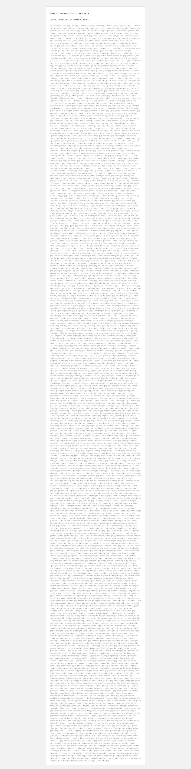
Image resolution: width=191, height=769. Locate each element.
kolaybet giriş (68, 346)
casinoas (53, 68)
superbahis (125, 133)
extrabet (70, 598)
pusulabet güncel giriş (67, 106)
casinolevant (54, 53)
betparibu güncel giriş (95, 546)
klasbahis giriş (117, 531)
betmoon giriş (120, 368)
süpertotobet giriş (95, 486)
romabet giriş (93, 118)
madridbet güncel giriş (117, 101)
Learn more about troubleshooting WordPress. (69, 19)
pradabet (81, 83)
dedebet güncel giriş (108, 38)
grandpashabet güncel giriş (90, 56)
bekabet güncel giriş (126, 476)
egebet (76, 241)
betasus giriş (110, 236)
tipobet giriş (87, 78)
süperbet (104, 401)
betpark (124, 281)
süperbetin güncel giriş (74, 566)
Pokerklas (94, 226)
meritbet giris (133, 586)
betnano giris (110, 146)
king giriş (117, 98)
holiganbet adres (111, 533)
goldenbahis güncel (119, 538)
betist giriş (106, 188)
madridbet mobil (114, 91)
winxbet (130, 198)
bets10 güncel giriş (90, 393)
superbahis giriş (89, 436)
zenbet (108, 121)
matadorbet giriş (95, 123)
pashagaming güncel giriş (109, 183)
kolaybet (133, 96)
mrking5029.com (103, 66)
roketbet (126, 468)
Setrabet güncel (86, 573)
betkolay (95, 358)
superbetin (123, 68)
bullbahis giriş (65, 53)
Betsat (101, 358)
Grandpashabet (101, 46)
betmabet (113, 523)
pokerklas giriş (88, 343)
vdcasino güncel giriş (62, 41)
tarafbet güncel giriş (123, 186)
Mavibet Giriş (132, 566)
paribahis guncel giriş (85, 553)
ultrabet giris (74, 483)
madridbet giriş (86, 36)
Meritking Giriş (71, 198)
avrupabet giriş (68, 386)
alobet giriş (91, 273)
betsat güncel (129, 176)
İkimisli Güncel (122, 348)
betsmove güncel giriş (64, 111)
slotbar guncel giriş (89, 213)
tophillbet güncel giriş (106, 536)
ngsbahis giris (132, 161)
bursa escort (69, 283)
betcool (61, 201)
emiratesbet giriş (65, 431)
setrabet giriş (63, 178)
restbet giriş (58, 63)
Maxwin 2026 (83, 191)
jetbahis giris (99, 171)
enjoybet (137, 56)
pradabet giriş (129, 256)
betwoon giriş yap (73, 151)
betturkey (120, 138)
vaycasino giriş (119, 278)
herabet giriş (76, 136)
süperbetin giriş (116, 223)
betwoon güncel (106, 208)
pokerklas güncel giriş (99, 433)
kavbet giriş (112, 153)
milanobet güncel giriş (65, 273)
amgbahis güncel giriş (69, 48)
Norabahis (63, 528)
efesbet (123, 91)
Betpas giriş (120, 163)
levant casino (134, 271)
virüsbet (114, 96)
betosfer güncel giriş (123, 401)
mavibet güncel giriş (76, 408)
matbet (93, 31)
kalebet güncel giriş (92, 348)
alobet (90, 163)
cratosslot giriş (85, 221)
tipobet (120, 53)
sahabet (135, 71)
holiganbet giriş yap (78, 306)
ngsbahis (114, 283)
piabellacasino (118, 208)
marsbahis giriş (74, 36)
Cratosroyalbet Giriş (133, 138)
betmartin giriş (84, 226)
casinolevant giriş (119, 56)
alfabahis (109, 98)
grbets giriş (58, 271)
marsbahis (119, 51)
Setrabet (62, 308)
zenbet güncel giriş (128, 396)
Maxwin (62, 566)
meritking (94, 51)
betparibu (103, 298)
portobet (72, 448)
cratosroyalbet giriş (98, 313)
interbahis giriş (105, 198)
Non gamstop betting (92, 451)
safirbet (52, 86)
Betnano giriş (132, 93)
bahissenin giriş (87, 411)
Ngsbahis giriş (62, 311)
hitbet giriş (62, 58)
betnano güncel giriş (69, 531)
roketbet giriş (113, 301)
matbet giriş (85, 31)
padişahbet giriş (78, 586)
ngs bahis (96, 568)
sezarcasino (82, 438)
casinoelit (108, 218)
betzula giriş (128, 103)
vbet (111, 103)
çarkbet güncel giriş (81, 58)
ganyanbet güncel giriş (84, 478)
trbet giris (73, 288)
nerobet (53, 466)
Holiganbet (100, 68)
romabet (129, 226)
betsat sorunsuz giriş (115, 498)
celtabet (62, 558)
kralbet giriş (128, 26)
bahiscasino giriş (84, 208)
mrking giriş (119, 143)
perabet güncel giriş (69, 28)
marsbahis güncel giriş (58, 81)
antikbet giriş (116, 323)
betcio (83, 73)
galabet (114, 113)
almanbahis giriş (74, 76)
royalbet (93, 66)
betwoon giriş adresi (118, 308)
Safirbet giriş (115, 76)
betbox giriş (119, 176)
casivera (121, 66)
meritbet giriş (132, 113)
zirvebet (108, 538)
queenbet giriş (134, 106)
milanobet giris (109, 33)
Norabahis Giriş (133, 338)
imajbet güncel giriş (78, 243)
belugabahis (88, 446)
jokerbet (137, 53)
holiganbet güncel (122, 128)
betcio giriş (68, 363)
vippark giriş (127, 73)
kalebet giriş (68, 121)
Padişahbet (92, 263)
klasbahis (82, 48)
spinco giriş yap (96, 356)
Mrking (107, 311)
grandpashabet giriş (61, 36)
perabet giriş (122, 81)
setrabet (53, 301)
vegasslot (92, 58)
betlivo (81, 538)
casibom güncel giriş (80, 63)
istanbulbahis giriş (56, 481)
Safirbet (134, 283)
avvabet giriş (72, 171)
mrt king (102, 28)
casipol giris (94, 261)
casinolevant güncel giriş (87, 371)
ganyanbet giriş (107, 551)
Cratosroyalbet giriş (75, 323)
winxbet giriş (75, 26)
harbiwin (53, 588)
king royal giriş (55, 523)
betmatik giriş (99, 526)
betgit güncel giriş (68, 286)
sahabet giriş (101, 31)
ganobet (125, 586)
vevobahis (101, 151)
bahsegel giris (55, 76)
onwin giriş (105, 111)
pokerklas (124, 28)
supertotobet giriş (102, 103)
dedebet (132, 48)
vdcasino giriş (125, 211)
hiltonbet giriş (83, 171)
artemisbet (79, 353)
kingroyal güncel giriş (75, 51)
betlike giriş (125, 483)
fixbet (118, 28)
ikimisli (117, 426)
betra (101, 226)
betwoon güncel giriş (57, 278)
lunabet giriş (88, 98)
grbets (64, 248)
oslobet (108, 396)
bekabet (60, 281)
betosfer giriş (63, 353)
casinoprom (83, 216)
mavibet (84, 93)
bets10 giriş (71, 81)
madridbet (73, 103)
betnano (74, 173)
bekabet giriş (100, 441)
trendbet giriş (110, 186)
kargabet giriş (124, 191)
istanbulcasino (74, 166)
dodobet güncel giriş (80, 111)
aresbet (109, 331)
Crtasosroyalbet (72, 463)
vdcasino (57, 28)
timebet (67, 501)
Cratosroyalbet (81, 286)
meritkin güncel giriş (124, 361)
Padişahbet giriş (56, 533)
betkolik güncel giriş (88, 151)
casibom (107, 36)
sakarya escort (115, 416)
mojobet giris (105, 333)
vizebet (120, 363)
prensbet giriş (106, 338)
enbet (56, 148)
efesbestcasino (55, 563)
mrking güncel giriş (87, 431)
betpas (82, 121)
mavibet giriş (118, 103)
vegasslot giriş (82, 476)
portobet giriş (93, 496)
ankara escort (117, 71)
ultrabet (95, 48)
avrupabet (110, 143)
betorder (57, 191)
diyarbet (86, 66)
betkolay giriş (84, 456)
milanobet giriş (63, 68)
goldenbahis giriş (63, 71)
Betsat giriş (90, 243)
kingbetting (75, 313)
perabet (130, 56)
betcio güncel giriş (133, 228)
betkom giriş (118, 213)
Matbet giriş (98, 33)
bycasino (108, 68)
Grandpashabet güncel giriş (60, 26)
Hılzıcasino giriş (92, 198)
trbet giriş (111, 433)
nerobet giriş (120, 336)
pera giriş (105, 203)
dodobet (106, 271)
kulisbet (98, 41)
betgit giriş (76, 108)
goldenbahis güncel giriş (59, 96)
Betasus (111, 128)
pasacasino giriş (125, 301)
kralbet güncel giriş (118, 303)
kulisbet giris (100, 146)
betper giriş (117, 251)
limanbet (53, 281)
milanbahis (105, 76)
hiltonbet (103, 48)
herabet (72, 343)
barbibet (53, 33)
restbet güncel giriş (123, 423)
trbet (114, 141)
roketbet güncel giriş (114, 181)
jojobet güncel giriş (81, 43)
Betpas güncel (82, 388)
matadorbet (65, 46)
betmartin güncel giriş (85, 526)
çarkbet (65, 343)
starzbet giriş (65, 366)
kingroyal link (63, 116)
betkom (116, 68)
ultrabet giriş (65, 78)
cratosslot (69, 33)
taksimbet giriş (109, 61)
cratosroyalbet (55, 118)
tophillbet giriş (77, 53)
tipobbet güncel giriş (92, 38)
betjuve (87, 398)
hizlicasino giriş (124, 218)
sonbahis (85, 508)
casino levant (65, 251)
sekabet (115, 328)
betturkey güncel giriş (89, 101)
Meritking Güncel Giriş (87, 326)
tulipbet (134, 383)
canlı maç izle (78, 521)
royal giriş (127, 51)
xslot (131, 41)
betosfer (87, 51)
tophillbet (63, 371)
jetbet (109, 48)
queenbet (72, 96)
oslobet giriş (77, 318)
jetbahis (62, 163)
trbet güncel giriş (130, 351)
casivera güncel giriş (90, 471)
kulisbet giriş (104, 556)
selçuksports (84, 481)
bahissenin (91, 96)
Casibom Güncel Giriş (73, 593)
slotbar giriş (68, 63)
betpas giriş (130, 66)
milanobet (87, 323)
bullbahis (116, 133)
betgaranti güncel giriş (87, 248)
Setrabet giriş (108, 168)
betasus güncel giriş (123, 61)
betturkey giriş (55, 108)
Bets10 (88, 548)
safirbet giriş (130, 456)
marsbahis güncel (104, 81)
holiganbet (61, 33)
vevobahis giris (92, 153)
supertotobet (64, 91)
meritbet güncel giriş (124, 158)
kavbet (113, 193)
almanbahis (124, 41)
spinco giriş (82, 103)
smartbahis (126, 221)
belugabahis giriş (82, 106)
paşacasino (124, 316)
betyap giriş (72, 311)
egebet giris (136, 463)
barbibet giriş (99, 381)
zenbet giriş (136, 98)
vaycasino (54, 201)
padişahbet (65, 93)
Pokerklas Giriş (134, 86)
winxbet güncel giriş (116, 576)
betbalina (69, 221)
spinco (81, 218)
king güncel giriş (56, 66)
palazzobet (118, 551)
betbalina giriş (117, 263)
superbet (68, 436)
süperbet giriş (55, 46)
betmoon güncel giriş (78, 423)
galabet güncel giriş (95, 136)
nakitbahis (64, 166)
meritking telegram (75, 471)
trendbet (71, 581)
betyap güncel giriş (72, 141)
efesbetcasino (117, 88)
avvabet (120, 458)
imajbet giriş (97, 178)
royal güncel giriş (69, 578)
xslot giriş (98, 243)
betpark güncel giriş (118, 36)
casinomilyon (73, 248)
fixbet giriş (119, 33)
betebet (128, 298)
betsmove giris (135, 168)
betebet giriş (112, 353)
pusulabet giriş (55, 48)
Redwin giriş (79, 211)
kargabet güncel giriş (93, 228)
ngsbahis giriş (126, 446)
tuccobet (80, 98)
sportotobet (106, 466)
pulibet (118, 196)
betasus (127, 63)
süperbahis (71, 73)
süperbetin (75, 56)
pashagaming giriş (126, 183)
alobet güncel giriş (72, 201)
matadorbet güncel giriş (116, 46)
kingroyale (60, 593)
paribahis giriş (75, 31)
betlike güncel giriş (76, 68)
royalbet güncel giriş (95, 276)
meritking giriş (120, 136)
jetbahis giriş (94, 318)
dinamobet (66, 213)
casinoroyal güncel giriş (103, 43)
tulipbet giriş (81, 81)
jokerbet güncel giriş (76, 38)
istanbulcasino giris (98, 406)
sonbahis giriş (55, 471)
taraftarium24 (97, 78)
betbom (100, 278)
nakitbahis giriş (116, 148)
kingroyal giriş (135, 28)
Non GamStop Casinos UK (77, 188)
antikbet (57, 478)
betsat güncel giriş (80, 276)
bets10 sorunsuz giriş (115, 26)
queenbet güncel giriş (58, 73)
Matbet (112, 478)
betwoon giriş (129, 33)
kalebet (58, 88)
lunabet (77, 123)
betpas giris (109, 321)
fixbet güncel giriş (100, 163)
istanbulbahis (108, 486)
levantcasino (54, 368)
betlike (102, 293)
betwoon (129, 233)
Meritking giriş (71, 208)
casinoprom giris (110, 541)
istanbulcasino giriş (76, 168)
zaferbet (125, 251)
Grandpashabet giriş (105, 281)
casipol (125, 263)
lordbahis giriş (76, 78)
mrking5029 (110, 28)
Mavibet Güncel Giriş (118, 188)
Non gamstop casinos (73, 176)
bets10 (91, 43)
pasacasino (104, 523)
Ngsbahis (113, 66)
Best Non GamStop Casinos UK (100, 141)
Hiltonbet (117, 168)
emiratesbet (94, 131)
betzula (87, 521)
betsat (109, 56)
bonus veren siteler (74, 528)
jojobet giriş (94, 28)
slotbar (116, 41)
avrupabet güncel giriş (91, 236)
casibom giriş (131, 46)
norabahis (110, 563)
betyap (65, 38)
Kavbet (52, 583)
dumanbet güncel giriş (74, 373)
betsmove (71, 98)
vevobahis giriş (110, 528)
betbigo (124, 126)
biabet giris (120, 473)
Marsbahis (132, 416)
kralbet (89, 48)
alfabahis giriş (117, 241)
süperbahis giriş (99, 493)
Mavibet (86, 346)
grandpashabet (121, 31)
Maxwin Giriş (110, 381)
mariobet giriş (91, 278)
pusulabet (110, 31)
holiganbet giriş (82, 28)
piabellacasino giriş (63, 238)
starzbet (108, 358)
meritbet (100, 61)
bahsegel (107, 88)
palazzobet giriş (67, 261)
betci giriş (104, 378)
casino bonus (69, 536)
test (88, 81)
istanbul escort (107, 41)
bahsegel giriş (81, 126)
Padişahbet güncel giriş (69, 113)
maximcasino (82, 511)
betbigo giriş (77, 236)
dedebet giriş (126, 98)
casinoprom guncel (110, 248)
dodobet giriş (97, 36)
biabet (58, 293)
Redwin (57, 256)
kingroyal (90, 33)
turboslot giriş (101, 26)
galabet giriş (74, 181)
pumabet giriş (63, 268)
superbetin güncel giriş (102, 553)
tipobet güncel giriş (113, 288)
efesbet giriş (85, 61)
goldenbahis (89, 41)
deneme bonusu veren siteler (60, 83)
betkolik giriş (75, 533)
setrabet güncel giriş (94, 126)
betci (125, 216)
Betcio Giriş (112, 158)
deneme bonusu (78, 543)
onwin (124, 338)
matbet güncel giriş (66, 148)
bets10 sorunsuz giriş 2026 (60, 56)
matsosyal (53, 461)
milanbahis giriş (111, 363)
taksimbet (90, 441)
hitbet (66, 181)
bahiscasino (107, 133)
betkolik (127, 498)
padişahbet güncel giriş (112, 411)
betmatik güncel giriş (120, 48)
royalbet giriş (94, 293)
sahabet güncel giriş (114, 73)
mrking (138, 133)
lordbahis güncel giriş (58, 51)
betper (84, 136)
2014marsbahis (117, 506)
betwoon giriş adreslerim (124, 266)
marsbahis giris (55, 286)
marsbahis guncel (105, 496)
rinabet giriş (76, 101)
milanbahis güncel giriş (58, 421)
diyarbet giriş (54, 366)
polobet (129, 436)
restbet (81, 46)
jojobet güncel (115, 111)
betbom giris (58, 501)
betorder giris (115, 483)
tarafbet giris (120, 376)
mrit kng (118, 373)
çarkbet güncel (89, 68)
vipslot (81, 396)
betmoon (53, 323)
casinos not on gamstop (104, 86)
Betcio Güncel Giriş (121, 86)
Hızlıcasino (54, 223)
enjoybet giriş (105, 148)
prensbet (92, 26)
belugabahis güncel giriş (128, 43)
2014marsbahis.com (74, 403)
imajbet (97, 93)
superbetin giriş (113, 386)
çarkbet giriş (85, 313)
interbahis (111, 161)
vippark (76, 121)
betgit (94, 256)
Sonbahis (72, 228)
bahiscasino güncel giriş (58, 573)
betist (131, 478)
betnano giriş (73, 268)
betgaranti (74, 46)
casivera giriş (75, 93)
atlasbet (59, 38)
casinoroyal (70, 246)
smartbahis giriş (81, 233)
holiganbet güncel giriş (131, 78)
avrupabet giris (76, 86)
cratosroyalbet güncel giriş (96, 73)
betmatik (84, 26)
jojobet (135, 36)
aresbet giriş (122, 153)
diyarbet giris (54, 251)
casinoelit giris (55, 186)
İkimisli (106, 58)
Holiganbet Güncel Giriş (66, 466)
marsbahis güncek (118, 121)
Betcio (70, 196)
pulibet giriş (78, 146)
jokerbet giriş (95, 346)
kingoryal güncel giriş (101, 246)
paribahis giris (79, 133)
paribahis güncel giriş (57, 358)
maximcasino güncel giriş (89, 556)
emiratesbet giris (134, 81)
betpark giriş (86, 256)
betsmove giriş (55, 103)
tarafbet (81, 41)
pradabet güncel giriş (105, 561)
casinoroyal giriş (62, 511)
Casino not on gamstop (126, 173)
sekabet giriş (133, 68)
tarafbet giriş (109, 51)
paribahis (74, 41)
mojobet (137, 131)
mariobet (97, 268)
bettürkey (65, 31)
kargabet (112, 348)
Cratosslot (58, 233)
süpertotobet (61, 158)
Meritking (66, 173)
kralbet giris (118, 593)
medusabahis (55, 168)
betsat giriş (119, 63)
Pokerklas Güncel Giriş (118, 58)
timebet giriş (85, 498)
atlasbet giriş (119, 253)
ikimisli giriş (65, 306)
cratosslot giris (55, 31)
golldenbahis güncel (76, 568)
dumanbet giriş (129, 201)
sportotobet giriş (80, 273)
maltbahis (71, 433)
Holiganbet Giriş (78, 223)
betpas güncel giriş (76, 203)
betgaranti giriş (55, 453)
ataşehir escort (87, 183)
